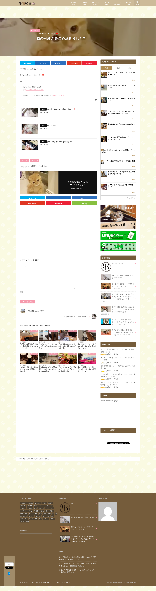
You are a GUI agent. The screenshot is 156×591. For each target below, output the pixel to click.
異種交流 (38, 516)
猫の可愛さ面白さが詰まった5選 (122, 277)
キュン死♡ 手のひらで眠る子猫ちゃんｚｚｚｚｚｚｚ (121, 99)
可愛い (84, 3)
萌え (26, 519)
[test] (107, 512)
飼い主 (22, 521)
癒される (128, 3)
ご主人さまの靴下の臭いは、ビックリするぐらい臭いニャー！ (121, 138)
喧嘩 (21, 513)
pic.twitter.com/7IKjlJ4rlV (34, 90)
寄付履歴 (67, 582)
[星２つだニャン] (22, 166)
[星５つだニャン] (26, 166)
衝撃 (36, 519)
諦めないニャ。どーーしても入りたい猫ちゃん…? (121, 73)
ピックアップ (49, 508)
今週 (106, 68)
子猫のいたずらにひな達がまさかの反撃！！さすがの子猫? (118, 151)
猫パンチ (31, 516)
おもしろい (95, 3)
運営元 (59, 582)
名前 (21, 292)
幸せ (45, 513)
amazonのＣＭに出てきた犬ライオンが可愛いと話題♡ (118, 162)
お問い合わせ (24, 582)
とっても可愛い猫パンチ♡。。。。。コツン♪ (121, 86)
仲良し (42, 511)
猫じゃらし (23, 516)
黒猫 (27, 521)
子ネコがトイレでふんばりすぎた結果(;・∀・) (120, 186)
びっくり (42, 505)
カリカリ (29, 508)
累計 (130, 68)
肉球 (21, 519)
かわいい (23, 505)
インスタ (23, 508)
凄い (47, 511)
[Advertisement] (78, 13)
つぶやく (9, 564)
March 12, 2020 (59, 95)
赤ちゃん (46, 519)
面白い (52, 519)
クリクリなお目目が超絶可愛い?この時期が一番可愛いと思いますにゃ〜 (122, 332)
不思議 (36, 511)
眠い (52, 516)
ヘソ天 (22, 511)
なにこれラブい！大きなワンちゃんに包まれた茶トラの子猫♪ (121, 173)
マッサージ (29, 511)
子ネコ (31, 513)
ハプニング (117, 3)
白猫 (48, 516)
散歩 (49, 513)
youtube (30, 503)
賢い (40, 519)
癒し (44, 516)
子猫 (36, 513)
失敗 (26, 513)
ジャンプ (41, 508)
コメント (23, 266)
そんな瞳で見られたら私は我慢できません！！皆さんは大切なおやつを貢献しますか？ (117, 297)
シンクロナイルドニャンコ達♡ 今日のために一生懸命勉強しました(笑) (121, 112)
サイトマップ (36, 582)
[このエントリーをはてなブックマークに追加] (9, 573)
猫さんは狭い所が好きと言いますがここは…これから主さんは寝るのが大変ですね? (117, 310)
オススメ (106, 3)
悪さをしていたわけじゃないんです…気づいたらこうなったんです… (123, 322)
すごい (36, 505)
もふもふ (49, 505)
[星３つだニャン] (24, 166)
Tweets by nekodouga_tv (109, 401)
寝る (40, 513)
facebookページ (48, 582)
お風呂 (50, 503)
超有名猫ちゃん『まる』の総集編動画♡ (121, 124)
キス (35, 508)
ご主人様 (29, 505)
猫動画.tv (120, 582)
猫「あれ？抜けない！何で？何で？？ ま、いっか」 (123, 286)
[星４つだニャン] (25, 166)
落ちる (31, 519)
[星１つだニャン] (21, 166)
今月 (118, 68)
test (117, 263)
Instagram (23, 503)
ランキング (74, 3)
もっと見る (131, 198)
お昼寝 (45, 503)
